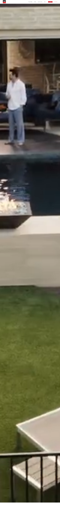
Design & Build (30, 1)
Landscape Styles (40, 1)
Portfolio (35, 1)
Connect (50, 1)
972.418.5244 (55, 1)
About (45, 1)
